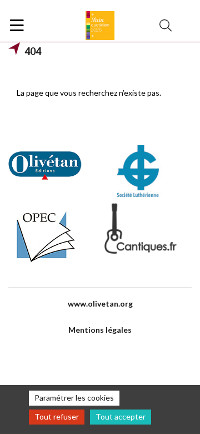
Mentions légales (100, 329)
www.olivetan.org (100, 303)
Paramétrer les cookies (74, 397)
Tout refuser (56, 416)
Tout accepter (121, 416)
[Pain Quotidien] (100, 25)
